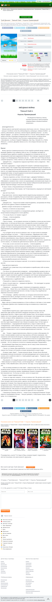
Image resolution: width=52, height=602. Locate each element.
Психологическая (29, 569)
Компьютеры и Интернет (8, 547)
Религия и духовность (7, 539)
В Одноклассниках (44, 27)
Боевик (2, 561)
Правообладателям (30, 589)
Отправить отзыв (5, 510)
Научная (28, 567)
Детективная (28, 564)
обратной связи (41, 600)
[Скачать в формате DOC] (46, 56)
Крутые (2, 569)
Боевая (27, 561)
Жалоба (24, 65)
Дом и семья (5, 535)
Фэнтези (27, 572)
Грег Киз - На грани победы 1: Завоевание (45, 450)
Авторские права (26, 17)
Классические (4, 567)
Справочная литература (8, 541)
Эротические (3, 587)
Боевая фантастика (32, 44)
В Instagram (31, 27)
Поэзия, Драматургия (7, 548)
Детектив (3, 563)
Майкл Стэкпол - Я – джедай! (6, 450)
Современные (4, 586)
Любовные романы (6, 521)
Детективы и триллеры (7, 523)
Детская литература (7, 533)
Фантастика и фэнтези (7, 519)
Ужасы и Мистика (30, 571)
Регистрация (47, 1)
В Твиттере (19, 27)
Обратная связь (29, 592)
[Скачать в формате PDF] (39, 60)
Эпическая (28, 574)
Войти (40, 1)
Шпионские (3, 572)
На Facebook (7, 27)
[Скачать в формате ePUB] (36, 56)
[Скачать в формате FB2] (31, 56)
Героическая (28, 563)
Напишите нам (31, 66)
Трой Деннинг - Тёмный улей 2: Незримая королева (19, 450)
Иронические (4, 564)
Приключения (5, 531)
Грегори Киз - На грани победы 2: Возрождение (32, 450)
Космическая (29, 566)
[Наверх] (48, 599)
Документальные (6, 527)
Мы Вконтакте (25, 30)
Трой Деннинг (31, 38)
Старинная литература (7, 543)
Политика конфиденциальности (33, 591)
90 (38, 100)
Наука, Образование (7, 525)
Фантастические (4, 583)
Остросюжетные (4, 584)
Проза (4, 529)
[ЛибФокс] (5, 5)
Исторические (4, 566)
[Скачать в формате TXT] (41, 56)
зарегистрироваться (16, 474)
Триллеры (3, 571)
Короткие (3, 581)
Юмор (4, 545)
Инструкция (30, 69)
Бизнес (4, 537)
